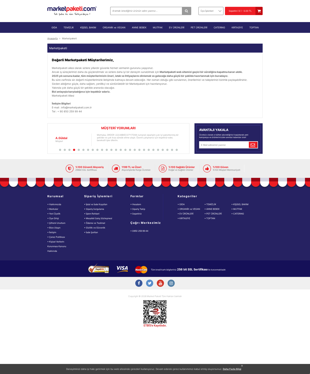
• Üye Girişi (53, 218)
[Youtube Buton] (160, 283)
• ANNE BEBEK (212, 209)
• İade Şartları (91, 232)
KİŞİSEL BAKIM (88, 27)
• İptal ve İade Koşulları (95, 204)
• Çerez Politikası (56, 237)
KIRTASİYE (237, 27)
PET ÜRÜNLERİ (199, 27)
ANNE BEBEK (139, 27)
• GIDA (181, 204)
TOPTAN (254, 27)
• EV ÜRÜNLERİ (185, 213)
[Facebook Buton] (138, 283)
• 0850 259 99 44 (139, 231)
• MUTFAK (236, 209)
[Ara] (186, 11)
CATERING (219, 27)
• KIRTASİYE (184, 218)
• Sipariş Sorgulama (94, 209)
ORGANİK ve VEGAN (114, 27)
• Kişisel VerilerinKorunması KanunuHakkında (56, 246)
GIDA (54, 27)
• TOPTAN (210, 218)
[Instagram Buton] (171, 283)
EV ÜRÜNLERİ (176, 27)
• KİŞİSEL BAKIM (239, 204)
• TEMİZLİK (210, 204)
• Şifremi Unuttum (56, 223)
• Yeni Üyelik (53, 213)
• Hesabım (135, 204)
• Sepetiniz (136, 213)
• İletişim (51, 232)
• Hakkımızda (54, 204)
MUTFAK (158, 27)
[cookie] (242, 365)
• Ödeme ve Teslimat (94, 223)
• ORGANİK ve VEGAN (189, 209)
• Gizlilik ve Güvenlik (94, 227)
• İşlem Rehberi (91, 213)
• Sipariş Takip (137, 209)
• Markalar (52, 209)
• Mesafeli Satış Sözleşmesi (98, 218)
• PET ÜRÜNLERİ (213, 213)
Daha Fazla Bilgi (232, 369)
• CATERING (237, 213)
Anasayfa (52, 38)
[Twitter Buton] (149, 283)
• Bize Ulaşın (53, 227)
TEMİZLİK (69, 27)
